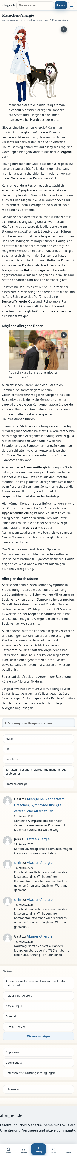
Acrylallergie (14, 1006)
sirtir (17, 862)
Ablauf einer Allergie (19, 995)
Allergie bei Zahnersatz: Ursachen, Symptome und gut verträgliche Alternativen (39, 805)
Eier (8, 749)
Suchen (60, 5)
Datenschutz (14, 1062)
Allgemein (12, 1089)
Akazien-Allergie (40, 862)
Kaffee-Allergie (38, 839)
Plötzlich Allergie (16, 784)
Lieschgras (12, 759)
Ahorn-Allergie (15, 1026)
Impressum (13, 1052)
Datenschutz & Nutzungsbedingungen (30, 1073)
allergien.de (8, 5)
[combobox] (35, 5)
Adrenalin (12, 1016)
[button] (38, 64)
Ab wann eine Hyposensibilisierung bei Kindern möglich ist (36, 983)
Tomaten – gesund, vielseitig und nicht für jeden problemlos (37, 771)
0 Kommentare (59, 20)
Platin (9, 738)
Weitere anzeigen (38, 1036)
